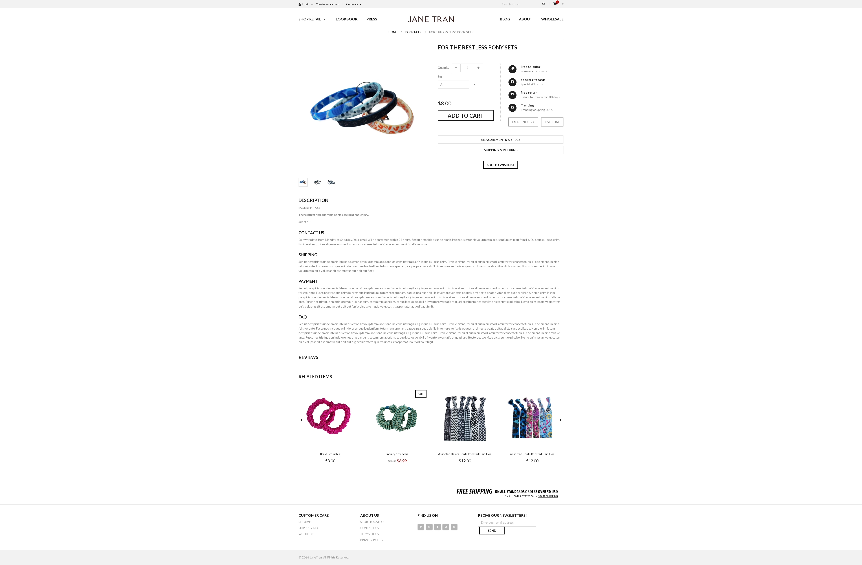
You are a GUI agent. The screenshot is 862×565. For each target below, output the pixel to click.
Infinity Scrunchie (397, 454)
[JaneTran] (431, 19)
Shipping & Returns (500, 150)
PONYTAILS (413, 32)
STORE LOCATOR (372, 522)
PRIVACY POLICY (371, 540)
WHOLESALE (307, 534)
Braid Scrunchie (330, 454)
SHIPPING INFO (309, 528)
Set (440, 76)
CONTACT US (369, 528)
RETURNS (305, 522)
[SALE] (397, 418)
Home (393, 32)
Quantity (443, 67)
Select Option (343, 445)
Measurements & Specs (500, 140)
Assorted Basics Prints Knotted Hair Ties (464, 454)
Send (492, 530)
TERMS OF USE (370, 534)
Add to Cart (466, 115)
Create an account (328, 4)
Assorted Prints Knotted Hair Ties (532, 454)
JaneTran (316, 557)
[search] (543, 3)
